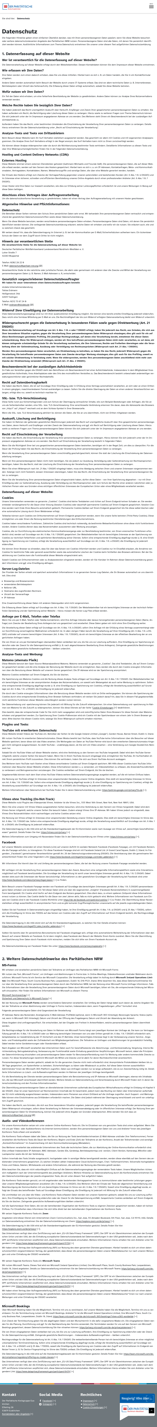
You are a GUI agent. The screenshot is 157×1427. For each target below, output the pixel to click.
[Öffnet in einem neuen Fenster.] (137, 1406)
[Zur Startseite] (16, 6)
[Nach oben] (151, 1410)
